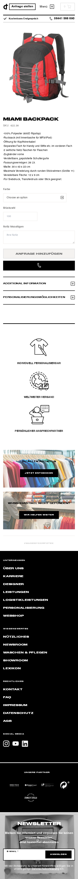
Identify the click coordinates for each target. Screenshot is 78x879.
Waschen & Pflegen (25, 652)
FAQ (7, 697)
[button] (7, 871)
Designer (13, 584)
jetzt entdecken (39, 473)
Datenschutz (18, 713)
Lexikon (12, 668)
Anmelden (58, 854)
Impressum (15, 705)
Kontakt (12, 689)
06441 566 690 (64, 18)
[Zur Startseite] (5, 7)
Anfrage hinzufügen (39, 254)
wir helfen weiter (39, 515)
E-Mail (13, 851)
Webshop (13, 616)
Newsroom (15, 644)
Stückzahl (9, 208)
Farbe (6, 189)
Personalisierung (24, 608)
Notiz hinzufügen (13, 227)
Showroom (15, 660)
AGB (7, 721)
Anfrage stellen (22, 6)
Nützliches (16, 637)
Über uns (13, 568)
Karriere (13, 576)
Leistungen (16, 592)
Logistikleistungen (25, 600)
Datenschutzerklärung (45, 869)
